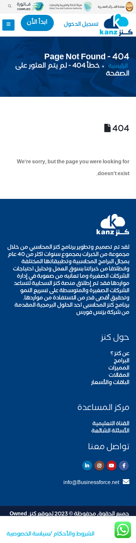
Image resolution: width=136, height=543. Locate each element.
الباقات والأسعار (110, 383)
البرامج (121, 361)
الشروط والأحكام (73, 534)
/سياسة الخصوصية (29, 534)
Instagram (99, 466)
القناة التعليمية (110, 424)
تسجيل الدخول (81, 25)
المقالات (119, 376)
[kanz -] (116, 25)
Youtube (112, 466)
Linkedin (87, 466)
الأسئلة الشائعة (110, 431)
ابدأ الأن (37, 22)
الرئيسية (118, 67)
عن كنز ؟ (120, 354)
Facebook (124, 466)
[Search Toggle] (9, 6)
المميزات (118, 369)
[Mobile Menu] (8, 25)
